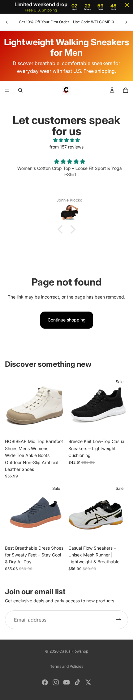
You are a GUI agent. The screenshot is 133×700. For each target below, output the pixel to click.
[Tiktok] (77, 682)
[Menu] (7, 90)
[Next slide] (126, 22)
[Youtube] (66, 682)
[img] (66, 140)
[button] (62, 229)
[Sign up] (118, 619)
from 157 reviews (66, 146)
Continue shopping (67, 319)
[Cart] (125, 90)
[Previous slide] (7, 22)
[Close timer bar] (126, 4)
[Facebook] (45, 682)
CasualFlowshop (73, 651)
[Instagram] (55, 682)
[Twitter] (88, 682)
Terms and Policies (66, 666)
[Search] (20, 90)
